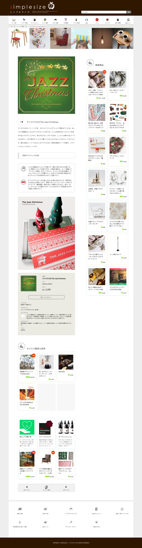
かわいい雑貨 (55, 23)
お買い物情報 (118, 23)
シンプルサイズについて (71, 514)
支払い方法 (45, 514)
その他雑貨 (66, 23)
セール (97, 23)
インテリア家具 (24, 23)
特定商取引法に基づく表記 (20, 527)
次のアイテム (66, 490)
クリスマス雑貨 (76, 23)
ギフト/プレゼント (35, 23)
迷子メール (45, 527)
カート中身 (14, 23)
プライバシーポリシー (71, 527)
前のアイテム (27, 490)
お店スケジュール (96, 514)
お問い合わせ (96, 527)
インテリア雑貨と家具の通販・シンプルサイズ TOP (71, 8)
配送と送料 (20, 514)
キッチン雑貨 (45, 23)
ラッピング (107, 23)
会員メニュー (128, 23)
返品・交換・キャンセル (122, 514)
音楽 (87, 23)
